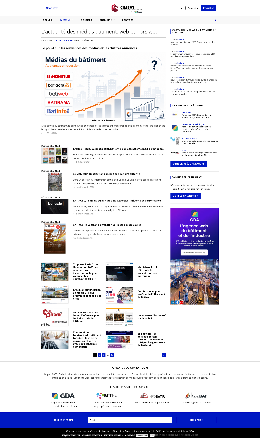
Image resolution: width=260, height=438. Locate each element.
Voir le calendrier (185, 195)
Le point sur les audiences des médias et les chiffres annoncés (89, 48)
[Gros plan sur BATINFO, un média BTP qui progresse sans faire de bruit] (54, 294)
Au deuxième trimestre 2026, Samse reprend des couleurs (192, 42)
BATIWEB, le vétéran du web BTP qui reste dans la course (107, 225)
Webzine (65, 20)
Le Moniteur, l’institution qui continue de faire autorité (106, 174)
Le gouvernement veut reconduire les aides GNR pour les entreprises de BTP (192, 53)
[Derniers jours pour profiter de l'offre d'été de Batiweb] (119, 294)
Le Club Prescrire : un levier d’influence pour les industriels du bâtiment (86, 317)
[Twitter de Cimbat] (181, 8)
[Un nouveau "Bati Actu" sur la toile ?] (119, 317)
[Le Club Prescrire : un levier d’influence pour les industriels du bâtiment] (54, 317)
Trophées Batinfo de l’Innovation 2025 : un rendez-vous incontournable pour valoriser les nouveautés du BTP (85, 271)
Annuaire (106, 20)
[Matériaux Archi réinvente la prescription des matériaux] (119, 272)
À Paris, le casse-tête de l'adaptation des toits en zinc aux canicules (192, 91)
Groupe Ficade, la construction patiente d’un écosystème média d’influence (118, 149)
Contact (128, 20)
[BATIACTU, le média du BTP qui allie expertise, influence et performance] (54, 207)
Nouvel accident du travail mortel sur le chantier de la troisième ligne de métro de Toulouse (193, 79)
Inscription (208, 7)
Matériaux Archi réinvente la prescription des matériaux (147, 272)
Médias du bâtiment (50, 146)
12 (112, 355)
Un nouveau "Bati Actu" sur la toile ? (152, 317)
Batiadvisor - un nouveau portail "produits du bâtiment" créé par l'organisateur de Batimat (152, 339)
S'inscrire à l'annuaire (188, 163)
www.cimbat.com (77, 431)
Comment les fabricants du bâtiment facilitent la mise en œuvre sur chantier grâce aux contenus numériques (87, 339)
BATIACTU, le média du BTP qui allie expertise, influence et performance (117, 200)
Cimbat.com (139, 367)
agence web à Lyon (177, 431)
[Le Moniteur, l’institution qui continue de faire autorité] (54, 182)
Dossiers (86, 20)
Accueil (48, 20)
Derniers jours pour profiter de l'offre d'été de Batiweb (151, 294)
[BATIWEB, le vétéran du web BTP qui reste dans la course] (54, 239)
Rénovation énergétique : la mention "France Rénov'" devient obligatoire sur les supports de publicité (192, 67)
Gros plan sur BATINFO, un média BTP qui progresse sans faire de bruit (87, 294)
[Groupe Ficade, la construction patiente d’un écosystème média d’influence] (54, 156)
